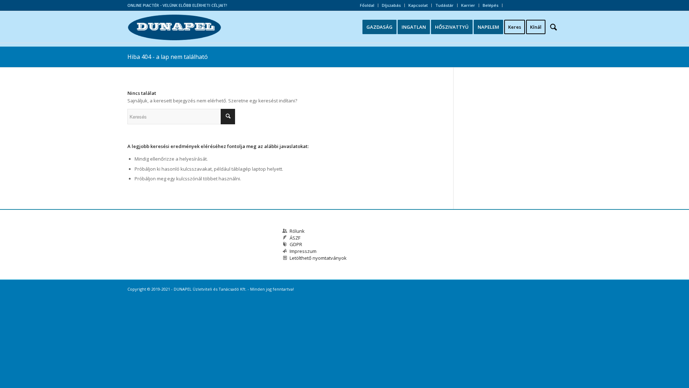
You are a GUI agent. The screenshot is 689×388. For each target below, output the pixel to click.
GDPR (296, 244)
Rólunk (297, 231)
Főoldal (367, 5)
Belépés (490, 5)
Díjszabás (391, 5)
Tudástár (444, 5)
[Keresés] (556, 27)
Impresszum (303, 251)
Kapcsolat (418, 5)
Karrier (468, 5)
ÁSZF (295, 238)
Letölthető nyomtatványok (318, 258)
